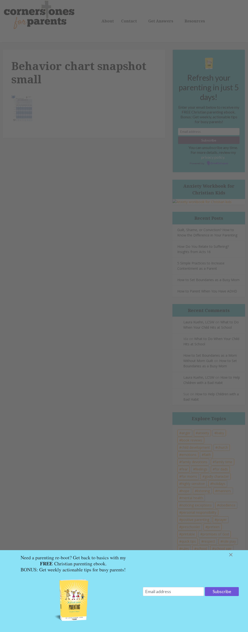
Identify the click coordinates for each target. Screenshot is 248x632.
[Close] (237, 555)
